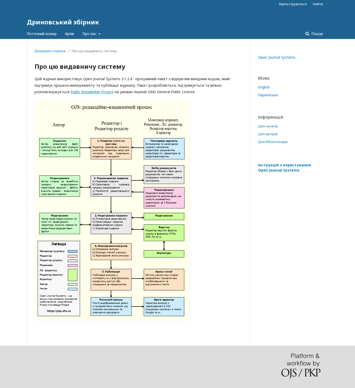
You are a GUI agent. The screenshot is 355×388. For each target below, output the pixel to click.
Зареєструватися (293, 4)
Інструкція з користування (284, 167)
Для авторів (268, 134)
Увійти (318, 4)
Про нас (89, 33)
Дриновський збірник (63, 22)
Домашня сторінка (50, 51)
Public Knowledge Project (92, 91)
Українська (268, 94)
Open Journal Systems (276, 57)
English (264, 87)
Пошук (316, 33)
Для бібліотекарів (272, 141)
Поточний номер (42, 33)
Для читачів (268, 126)
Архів (69, 33)
